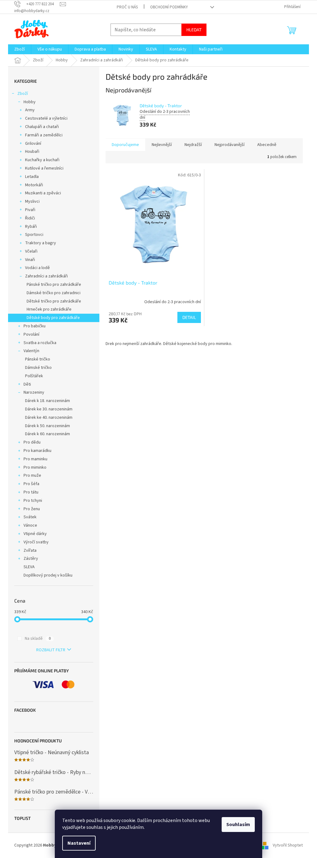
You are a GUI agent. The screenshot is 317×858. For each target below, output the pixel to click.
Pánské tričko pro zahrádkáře (54, 284)
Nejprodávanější (230, 145)
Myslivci (32, 201)
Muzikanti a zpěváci (43, 193)
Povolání (31, 334)
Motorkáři (34, 185)
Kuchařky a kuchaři (42, 160)
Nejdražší (193, 145)
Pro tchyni (33, 501)
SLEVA (29, 567)
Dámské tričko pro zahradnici (53, 293)
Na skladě (38, 638)
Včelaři (31, 251)
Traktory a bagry (40, 243)
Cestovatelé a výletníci (46, 118)
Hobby (30, 102)
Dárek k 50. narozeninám (47, 426)
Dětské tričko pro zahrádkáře (54, 301)
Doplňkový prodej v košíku (48, 575)
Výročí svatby (36, 542)
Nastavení (78, 843)
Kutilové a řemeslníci (44, 168)
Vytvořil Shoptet (288, 845)
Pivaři (30, 210)
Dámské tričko (38, 368)
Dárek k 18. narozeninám (47, 401)
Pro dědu (32, 442)
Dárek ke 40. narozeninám (48, 417)
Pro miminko (35, 467)
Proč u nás (127, 7)
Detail (189, 317)
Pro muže (32, 475)
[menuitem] (19, 49)
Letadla (32, 177)
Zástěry (31, 558)
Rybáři (31, 226)
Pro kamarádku (37, 451)
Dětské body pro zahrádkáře (53, 318)
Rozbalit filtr (50, 650)
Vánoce (30, 525)
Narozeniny (34, 392)
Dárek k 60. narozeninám (47, 434)
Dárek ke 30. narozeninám (48, 409)
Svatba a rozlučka (40, 343)
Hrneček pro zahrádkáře (49, 309)
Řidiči (30, 218)
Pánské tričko (37, 359)
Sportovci (34, 235)
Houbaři (32, 151)
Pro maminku (35, 459)
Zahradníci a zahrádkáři (46, 276)
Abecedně (266, 145)
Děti (27, 384)
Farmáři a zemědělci (44, 135)
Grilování (33, 143)
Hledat (194, 29)
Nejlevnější (162, 145)
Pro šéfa (31, 484)
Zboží (22, 94)
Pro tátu (31, 492)
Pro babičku (35, 326)
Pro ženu (32, 509)
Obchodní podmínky (169, 7)
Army (30, 110)
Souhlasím (238, 824)
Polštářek (34, 376)
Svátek (30, 517)
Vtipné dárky (35, 534)
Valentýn (31, 351)
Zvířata (30, 550)
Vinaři (30, 260)
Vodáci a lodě (37, 268)
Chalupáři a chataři (42, 127)
